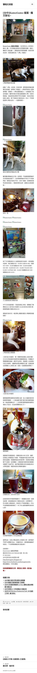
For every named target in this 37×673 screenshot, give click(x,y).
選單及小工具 (32, 4)
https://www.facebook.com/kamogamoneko (17, 562)
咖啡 (7, 603)
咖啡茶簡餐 (26, 601)
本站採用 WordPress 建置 (9, 670)
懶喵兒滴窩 (8, 4)
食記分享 (20, 601)
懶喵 (14, 601)
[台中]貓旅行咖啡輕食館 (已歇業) (15, 582)
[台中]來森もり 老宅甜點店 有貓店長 (16, 589)
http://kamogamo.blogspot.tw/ (12, 559)
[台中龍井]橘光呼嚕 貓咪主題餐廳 (15, 580)
